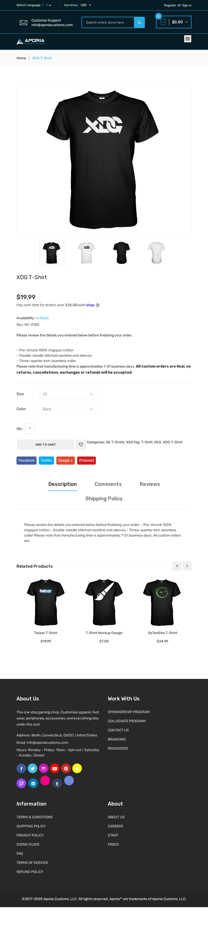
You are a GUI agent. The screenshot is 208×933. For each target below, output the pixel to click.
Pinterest (86, 460)
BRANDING (117, 739)
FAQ (19, 853)
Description (62, 484)
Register (170, 5)
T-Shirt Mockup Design (104, 633)
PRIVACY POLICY (30, 835)
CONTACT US (118, 730)
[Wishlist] (81, 445)
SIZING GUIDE (27, 844)
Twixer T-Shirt (45, 633)
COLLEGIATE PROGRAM (127, 721)
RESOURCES (118, 748)
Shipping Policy (104, 499)
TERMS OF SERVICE (32, 863)
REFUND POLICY (29, 872)
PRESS (113, 844)
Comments (108, 484)
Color (21, 409)
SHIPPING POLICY (31, 826)
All (108, 442)
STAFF (113, 835)
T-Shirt (146, 442)
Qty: (19, 429)
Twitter (46, 460)
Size (20, 394)
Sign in (187, 5)
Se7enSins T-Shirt (162, 633)
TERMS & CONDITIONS (34, 817)
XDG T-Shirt (172, 442)
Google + (65, 460)
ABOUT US (116, 817)
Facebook (26, 460)
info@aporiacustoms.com (47, 742)
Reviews (150, 484)
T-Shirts (118, 442)
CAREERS (115, 826)
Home (21, 58)
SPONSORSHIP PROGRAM (129, 712)
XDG (129, 442)
